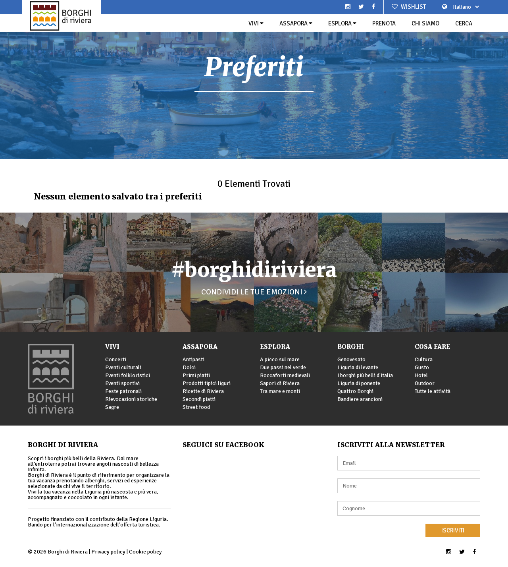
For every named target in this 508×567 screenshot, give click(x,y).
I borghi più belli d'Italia (365, 375)
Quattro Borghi (355, 391)
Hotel (421, 375)
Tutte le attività (432, 391)
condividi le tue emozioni (252, 292)
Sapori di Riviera (280, 383)
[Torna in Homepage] (61, 16)
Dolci (189, 367)
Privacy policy (108, 551)
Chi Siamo (425, 23)
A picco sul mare (280, 359)
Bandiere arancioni (360, 399)
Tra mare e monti (280, 391)
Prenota (384, 23)
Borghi (350, 346)
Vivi (254, 23)
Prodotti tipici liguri (207, 383)
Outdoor (425, 383)
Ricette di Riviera (203, 391)
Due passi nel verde (283, 367)
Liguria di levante (357, 367)
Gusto (422, 367)
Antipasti (193, 359)
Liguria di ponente (358, 383)
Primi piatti (196, 375)
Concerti (115, 359)
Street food (196, 407)
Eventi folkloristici (127, 375)
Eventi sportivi (122, 383)
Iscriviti (452, 530)
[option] (254, 79)
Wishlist (413, 6)
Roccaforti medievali (285, 375)
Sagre (112, 407)
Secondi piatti (199, 399)
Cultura (424, 359)
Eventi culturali (123, 367)
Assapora (294, 23)
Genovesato (351, 359)
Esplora (340, 23)
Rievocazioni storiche (131, 399)
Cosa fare (432, 346)
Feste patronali (123, 391)
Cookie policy (145, 551)
